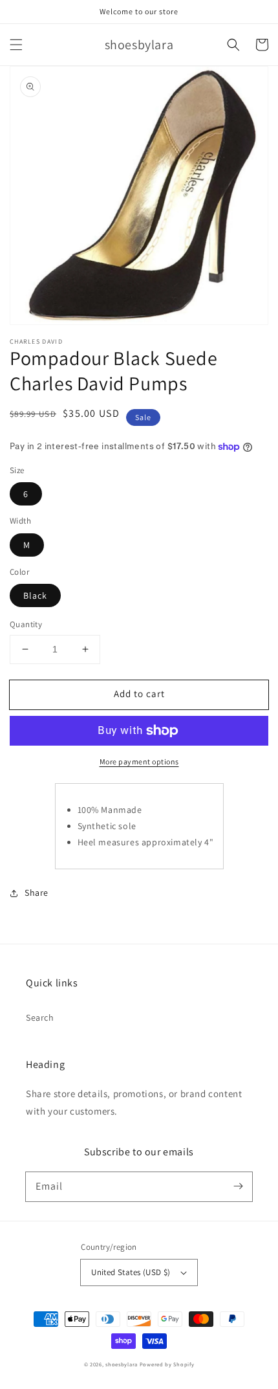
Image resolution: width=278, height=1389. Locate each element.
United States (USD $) (130, 1272)
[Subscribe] (238, 1186)
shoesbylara (121, 1364)
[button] (16, 44)
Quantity (26, 624)
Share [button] (36, 892)
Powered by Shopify (167, 1364)
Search (40, 1017)
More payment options (139, 761)
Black (35, 595)
